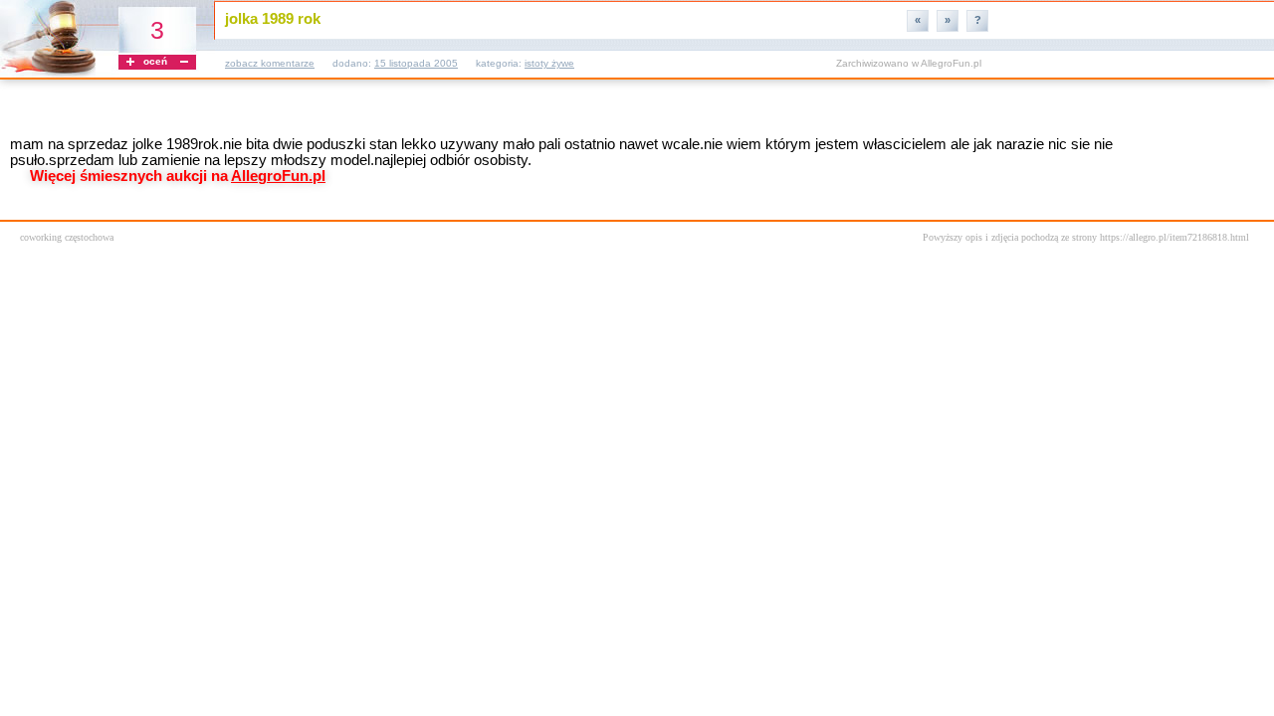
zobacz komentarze (270, 63)
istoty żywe (549, 63)
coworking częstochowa (66, 237)
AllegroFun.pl (951, 63)
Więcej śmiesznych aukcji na (177, 176)
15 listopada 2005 (416, 63)
